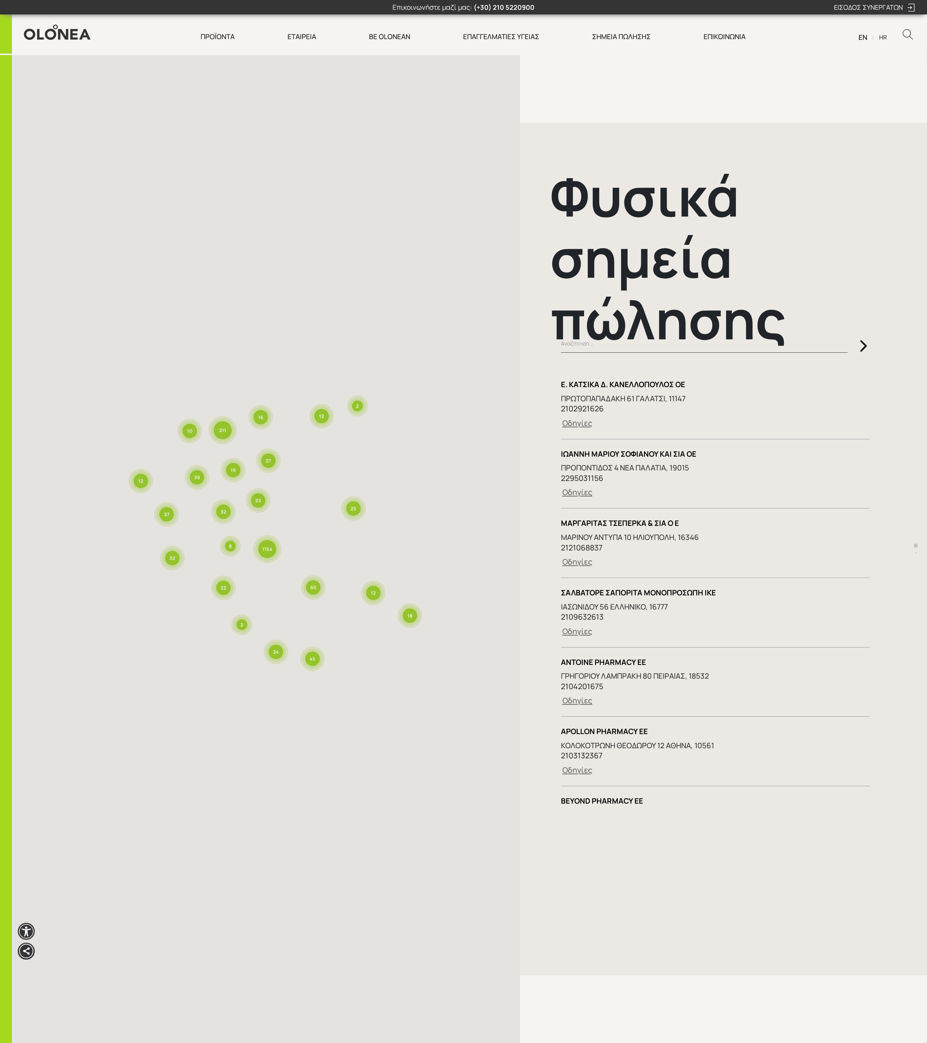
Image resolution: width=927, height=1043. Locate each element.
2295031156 (582, 478)
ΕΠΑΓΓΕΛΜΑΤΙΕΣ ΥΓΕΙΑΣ (501, 36)
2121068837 (582, 547)
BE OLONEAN (389, 36)
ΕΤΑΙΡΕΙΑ (302, 36)
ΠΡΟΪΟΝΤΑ (218, 36)
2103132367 (582, 755)
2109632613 (582, 616)
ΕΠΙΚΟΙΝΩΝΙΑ (725, 36)
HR (883, 37)
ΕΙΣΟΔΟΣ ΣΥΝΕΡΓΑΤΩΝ (869, 7)
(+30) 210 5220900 (504, 7)
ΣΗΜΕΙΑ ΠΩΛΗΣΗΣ (621, 36)
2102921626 (582, 408)
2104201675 (582, 686)
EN (863, 37)
